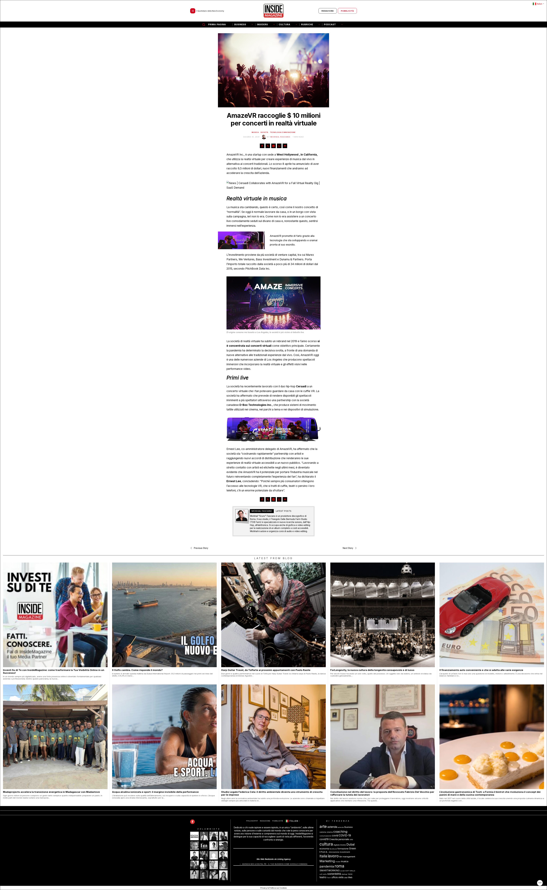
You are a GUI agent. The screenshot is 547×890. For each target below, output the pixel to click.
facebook (333, 849)
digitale (336, 845)
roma (339, 865)
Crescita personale (339, 839)
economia (324, 848)
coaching (340, 831)
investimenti (345, 852)
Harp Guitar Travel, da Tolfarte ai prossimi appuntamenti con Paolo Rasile (265, 670)
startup (344, 874)
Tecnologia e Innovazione (282, 132)
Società (264, 132)
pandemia (327, 866)
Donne (343, 845)
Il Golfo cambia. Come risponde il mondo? (137, 670)
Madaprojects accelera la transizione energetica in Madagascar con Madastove (51, 791)
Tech (329, 878)
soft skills (323, 874)
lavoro (333, 856)
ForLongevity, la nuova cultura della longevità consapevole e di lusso (372, 670)
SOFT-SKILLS (350, 871)
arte (323, 826)
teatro (323, 877)
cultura (326, 844)
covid (335, 835)
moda (337, 862)
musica (344, 861)
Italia (323, 856)
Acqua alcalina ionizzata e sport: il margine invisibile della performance (155, 791)
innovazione (334, 852)
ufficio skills (337, 877)
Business (348, 827)
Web (350, 877)
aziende (341, 827)
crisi (351, 839)
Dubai (350, 844)
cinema (330, 832)
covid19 (324, 839)
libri (340, 857)
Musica (255, 132)
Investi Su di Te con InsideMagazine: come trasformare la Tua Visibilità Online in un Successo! (53, 671)
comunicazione (325, 836)
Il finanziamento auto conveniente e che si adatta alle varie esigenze (481, 670)
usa (345, 877)
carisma (323, 832)
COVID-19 (345, 835)
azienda (332, 827)
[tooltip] (262, 146)
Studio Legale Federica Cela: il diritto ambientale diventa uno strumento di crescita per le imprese (272, 793)
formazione (342, 848)
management (349, 856)
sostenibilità (334, 873)
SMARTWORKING (330, 870)
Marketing (327, 861)
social (342, 871)
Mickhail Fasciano (280, 137)
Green (352, 848)
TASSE (350, 874)
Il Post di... (324, 852)
